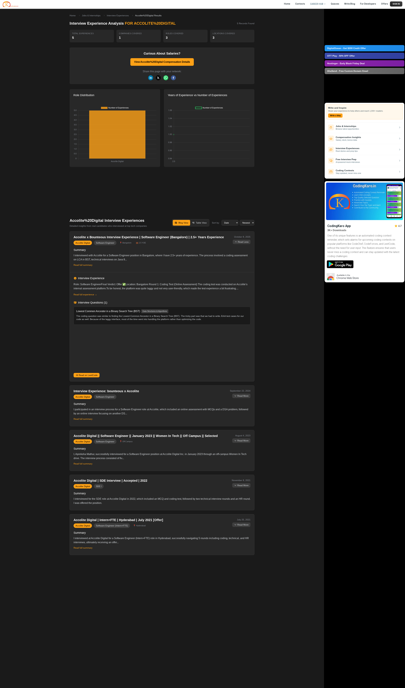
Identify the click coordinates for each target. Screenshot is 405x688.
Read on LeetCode (88, 375)
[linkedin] (150, 77)
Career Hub (316, 4)
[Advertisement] (162, 190)
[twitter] (158, 77)
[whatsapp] (165, 77)
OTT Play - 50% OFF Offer (341, 56)
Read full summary (83, 265)
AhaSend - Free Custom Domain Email (347, 71)
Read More (243, 396)
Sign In (396, 4)
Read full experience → (85, 294)
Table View (201, 222)
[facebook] (173, 77)
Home (73, 15)
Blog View (183, 222)
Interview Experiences (118, 15)
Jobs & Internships (91, 15)
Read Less (243, 242)
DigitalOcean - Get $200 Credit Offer (346, 48)
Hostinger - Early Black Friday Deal (346, 63)
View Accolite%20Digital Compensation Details (162, 62)
